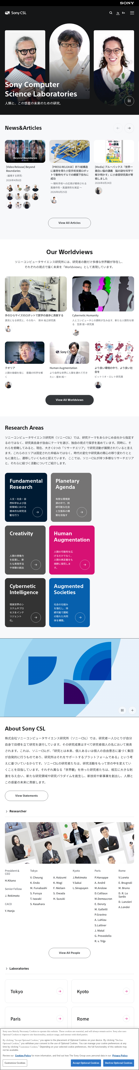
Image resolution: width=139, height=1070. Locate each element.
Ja (118, 12)
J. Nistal (99, 930)
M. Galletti (101, 909)
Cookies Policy (23, 1055)
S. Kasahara (37, 904)
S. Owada (59, 893)
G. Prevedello (103, 936)
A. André (100, 882)
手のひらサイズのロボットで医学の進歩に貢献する (34, 315)
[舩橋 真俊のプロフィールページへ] (18, 188)
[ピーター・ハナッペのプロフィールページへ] (35, 188)
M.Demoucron (103, 898)
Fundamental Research (26, 484)
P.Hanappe (101, 877)
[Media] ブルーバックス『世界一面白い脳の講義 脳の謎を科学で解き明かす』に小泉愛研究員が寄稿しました (114, 172)
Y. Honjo (10, 911)
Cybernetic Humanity (85, 315)
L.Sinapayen (80, 888)
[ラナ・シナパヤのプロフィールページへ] (27, 205)
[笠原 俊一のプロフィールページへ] (27, 188)
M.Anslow (101, 888)
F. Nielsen (59, 888)
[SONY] (127, 3)
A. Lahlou (100, 920)
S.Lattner (100, 925)
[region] (69, 1049)
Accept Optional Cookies (86, 1063)
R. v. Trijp (100, 941)
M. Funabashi (38, 888)
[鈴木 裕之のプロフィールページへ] (54, 200)
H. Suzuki (59, 898)
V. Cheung (36, 877)
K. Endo (35, 882)
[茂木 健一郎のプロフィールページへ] (35, 196)
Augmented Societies (68, 589)
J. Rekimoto (12, 895)
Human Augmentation (63, 368)
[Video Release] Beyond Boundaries (20, 168)
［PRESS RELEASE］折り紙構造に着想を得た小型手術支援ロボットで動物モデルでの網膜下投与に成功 (70, 172)
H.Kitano (10, 880)
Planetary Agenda (67, 484)
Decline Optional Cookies (118, 1063)
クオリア (10, 368)
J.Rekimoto (80, 877)
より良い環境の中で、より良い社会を (114, 370)
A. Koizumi (59, 877)
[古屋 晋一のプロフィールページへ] (10, 188)
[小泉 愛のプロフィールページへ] (27, 196)
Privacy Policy (119, 1055)
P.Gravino (100, 914)
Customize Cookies (15, 1063)
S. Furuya (36, 893)
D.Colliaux (101, 893)
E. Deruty (100, 904)
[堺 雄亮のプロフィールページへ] (18, 205)
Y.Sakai (77, 882)
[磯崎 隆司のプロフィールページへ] (18, 196)
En (123, 12)
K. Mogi (57, 882)
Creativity (21, 533)
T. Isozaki (35, 898)
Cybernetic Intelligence (24, 589)
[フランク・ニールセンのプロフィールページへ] (10, 205)
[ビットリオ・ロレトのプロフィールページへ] (10, 196)
